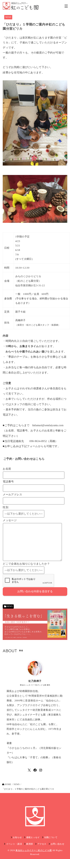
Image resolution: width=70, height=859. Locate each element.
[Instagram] (40, 770)
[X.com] (29, 770)
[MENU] (66, 6)
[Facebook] (35, 770)
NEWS (8, 17)
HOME (8, 784)
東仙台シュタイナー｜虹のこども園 (33, 850)
